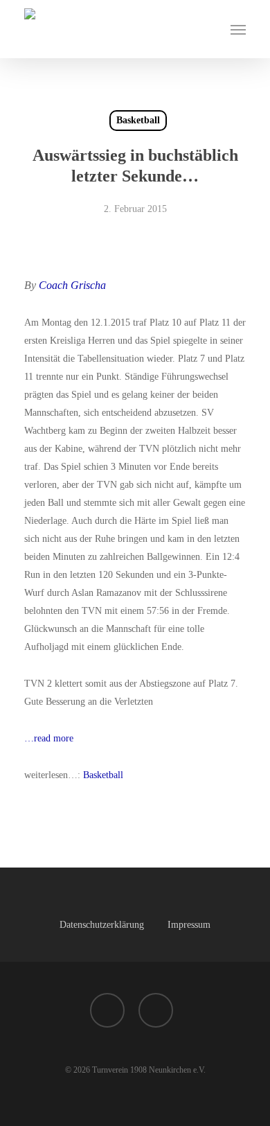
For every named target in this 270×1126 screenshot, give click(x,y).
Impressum (189, 925)
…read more (48, 738)
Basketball (138, 120)
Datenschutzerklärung (102, 925)
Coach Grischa (72, 285)
